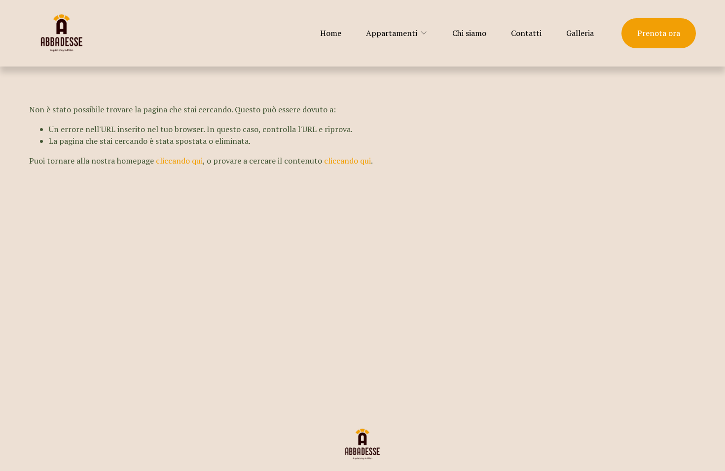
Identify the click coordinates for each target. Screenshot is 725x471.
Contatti (526, 33)
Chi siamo (469, 33)
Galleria (580, 33)
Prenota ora (658, 33)
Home (330, 33)
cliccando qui (179, 160)
